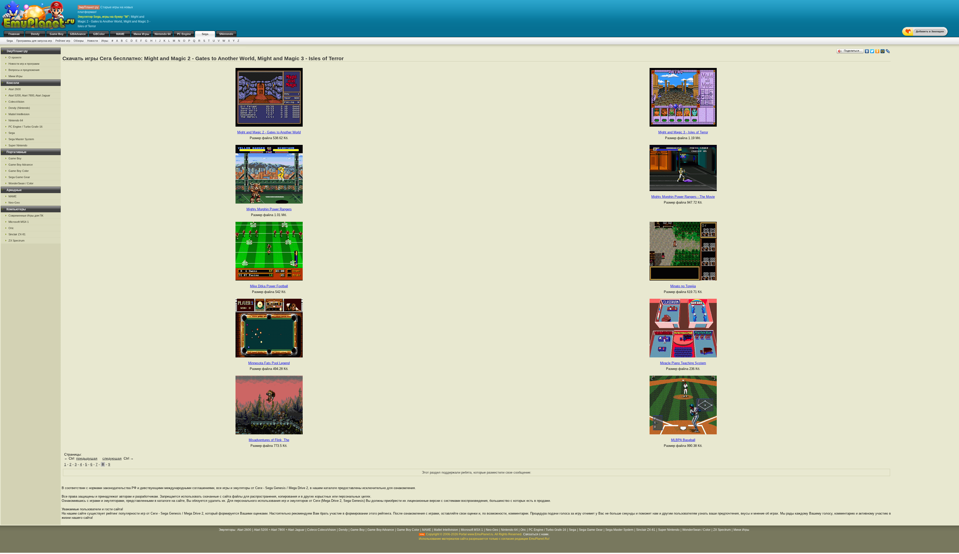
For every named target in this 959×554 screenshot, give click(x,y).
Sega (205, 33)
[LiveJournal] (888, 51)
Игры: (105, 40)
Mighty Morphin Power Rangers (269, 209)
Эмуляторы (227, 530)
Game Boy (56, 33)
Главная (13, 33)
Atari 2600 (14, 89)
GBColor (99, 33)
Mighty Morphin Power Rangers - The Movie (683, 197)
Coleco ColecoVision (321, 530)
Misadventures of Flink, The (269, 440)
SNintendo (226, 33)
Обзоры (79, 40)
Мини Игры (141, 33)
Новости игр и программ (23, 63)
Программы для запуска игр (34, 40)
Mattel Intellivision (18, 114)
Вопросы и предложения (23, 69)
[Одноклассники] (877, 51)
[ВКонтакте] (867, 51)
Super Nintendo (17, 145)
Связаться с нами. (536, 534)
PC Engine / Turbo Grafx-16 (25, 126)
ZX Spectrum (16, 240)
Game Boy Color (18, 170)
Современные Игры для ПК (25, 215)
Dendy (35, 33)
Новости (92, 40)
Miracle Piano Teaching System (683, 363)
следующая (112, 458)
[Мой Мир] (882, 51)
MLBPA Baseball (683, 440)
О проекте (14, 57)
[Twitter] (872, 51)
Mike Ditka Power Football (269, 286)
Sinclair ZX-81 (16, 234)
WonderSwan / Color (20, 183)
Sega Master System (21, 139)
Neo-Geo (14, 202)
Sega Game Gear (19, 177)
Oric (11, 228)
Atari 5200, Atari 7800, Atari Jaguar (29, 95)
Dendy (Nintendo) (19, 107)
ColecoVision (16, 101)
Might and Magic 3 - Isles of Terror (683, 132)
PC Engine (184, 33)
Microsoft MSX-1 (18, 221)
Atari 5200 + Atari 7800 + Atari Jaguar (279, 530)
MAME (120, 33)
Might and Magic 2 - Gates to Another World (269, 132)
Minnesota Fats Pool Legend (269, 363)
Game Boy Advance (20, 164)
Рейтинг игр (62, 40)
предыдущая (86, 458)
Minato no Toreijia (683, 286)
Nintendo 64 (163, 33)
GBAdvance (78, 33)
